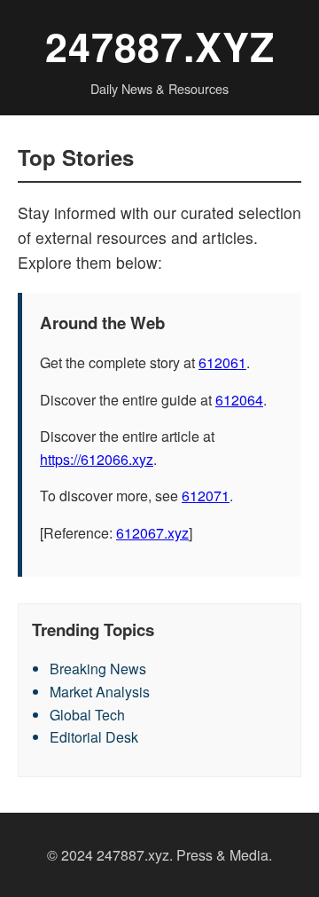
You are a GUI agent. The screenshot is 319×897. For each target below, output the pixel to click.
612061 (222, 362)
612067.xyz (152, 533)
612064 (239, 399)
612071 (206, 495)
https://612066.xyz (96, 459)
